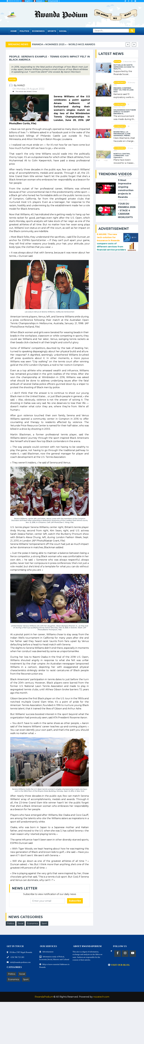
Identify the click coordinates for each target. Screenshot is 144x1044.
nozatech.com (101, 996)
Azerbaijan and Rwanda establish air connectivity (82, 44)
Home (14, 31)
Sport (44, 923)
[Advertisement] (72, 1024)
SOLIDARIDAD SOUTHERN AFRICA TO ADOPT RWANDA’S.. (124, 112)
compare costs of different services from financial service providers (111, 246)
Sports (52, 31)
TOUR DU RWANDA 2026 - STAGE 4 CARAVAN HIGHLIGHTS (127, 210)
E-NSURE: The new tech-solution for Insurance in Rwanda (108, 237)
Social (63, 31)
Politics (24, 31)
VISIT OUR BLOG (120, 965)
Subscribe (75, 900)
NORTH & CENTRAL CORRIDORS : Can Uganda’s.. (121, 155)
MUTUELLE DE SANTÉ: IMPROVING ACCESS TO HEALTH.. (123, 67)
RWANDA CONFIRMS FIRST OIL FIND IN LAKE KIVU (123, 90)
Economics (38, 31)
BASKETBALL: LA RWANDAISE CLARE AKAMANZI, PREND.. (122, 134)
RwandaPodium (44, 996)
